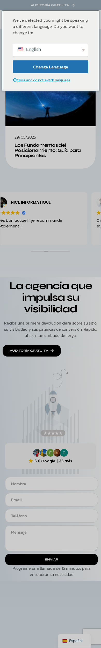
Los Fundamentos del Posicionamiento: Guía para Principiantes (48, 150)
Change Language (50, 67)
